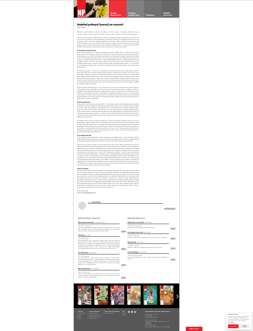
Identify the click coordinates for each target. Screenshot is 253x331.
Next (177, 300)
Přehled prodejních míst (93, 313)
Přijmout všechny (233, 326)
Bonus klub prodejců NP (93, 318)
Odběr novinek (194, 329)
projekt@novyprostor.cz (153, 317)
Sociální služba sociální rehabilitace (112, 311)
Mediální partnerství (82, 313)
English (79, 316)
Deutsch (79, 318)
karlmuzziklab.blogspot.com (89, 192)
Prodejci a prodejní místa (94, 311)
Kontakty (124, 313)
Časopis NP (80, 311)
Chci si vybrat (231, 322)
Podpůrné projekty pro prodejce (95, 316)
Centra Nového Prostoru (109, 313)
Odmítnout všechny (244, 326)
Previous (76, 300)
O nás (124, 311)
